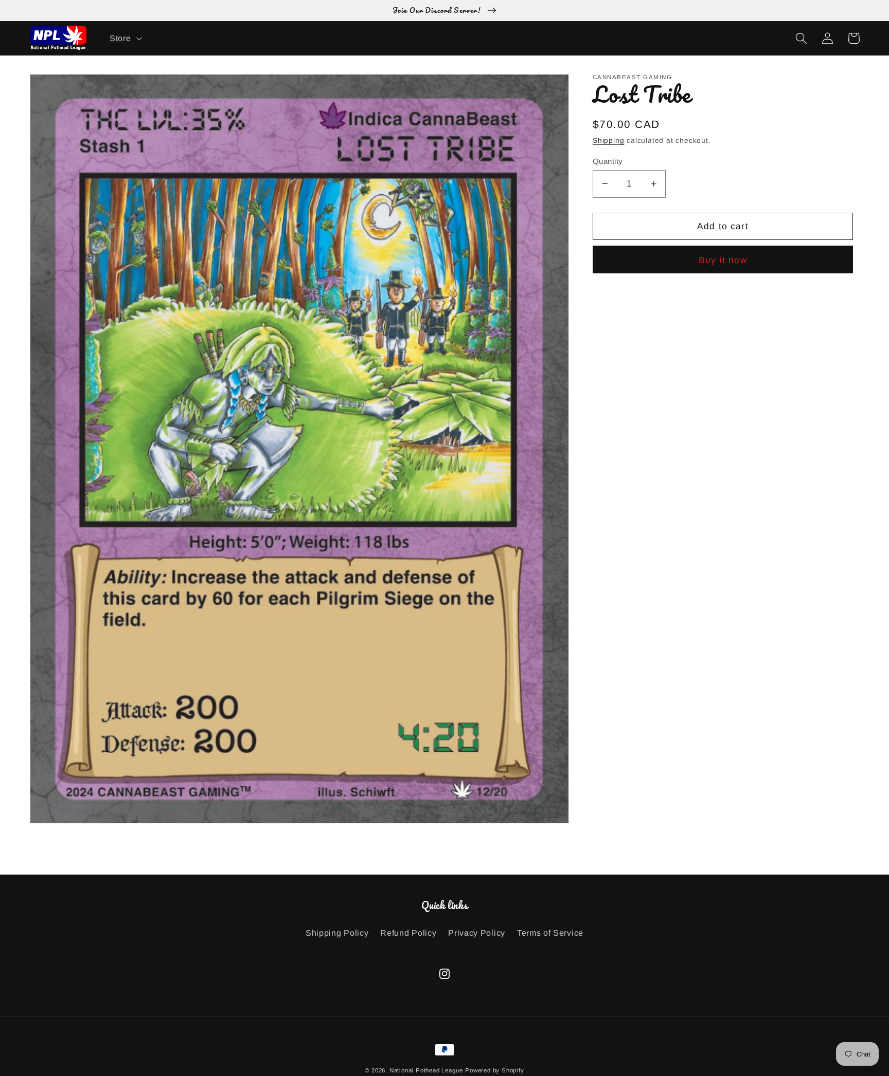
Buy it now (723, 260)
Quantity (608, 160)
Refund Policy (408, 932)
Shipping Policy (337, 932)
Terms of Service (550, 932)
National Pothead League (426, 1070)
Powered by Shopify (494, 1070)
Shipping (608, 140)
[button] (124, 38)
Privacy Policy (476, 932)
